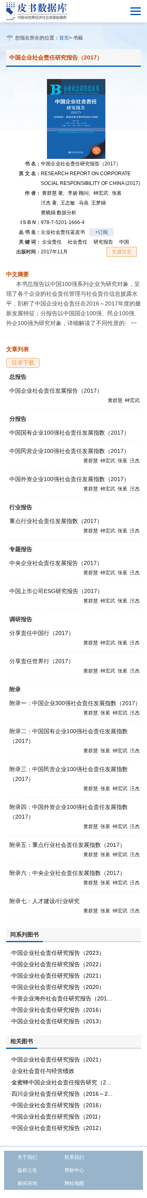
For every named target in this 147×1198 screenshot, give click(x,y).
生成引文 (121, 252)
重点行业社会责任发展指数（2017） (55, 521)
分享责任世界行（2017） (41, 661)
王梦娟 (98, 203)
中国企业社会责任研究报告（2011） (57, 1116)
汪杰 (49, 203)
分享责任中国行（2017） (41, 633)
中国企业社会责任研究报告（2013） (58, 1021)
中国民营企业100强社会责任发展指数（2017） (69, 451)
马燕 (84, 203)
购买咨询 (27, 1183)
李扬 (79, 193)
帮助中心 (74, 1170)
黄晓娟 (58, 212)
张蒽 (117, 193)
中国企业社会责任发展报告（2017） (55, 390)
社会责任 (77, 242)
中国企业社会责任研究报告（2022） (58, 964)
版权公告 (27, 1170)
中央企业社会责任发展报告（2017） (55, 563)
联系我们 (74, 1157)
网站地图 (74, 1183)
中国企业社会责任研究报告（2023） (58, 953)
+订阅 (101, 232)
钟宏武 (101, 193)
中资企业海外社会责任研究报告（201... (61, 998)
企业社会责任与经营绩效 (42, 1071)
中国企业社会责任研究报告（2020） (58, 987)
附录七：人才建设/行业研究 (44, 901)
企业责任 (52, 242)
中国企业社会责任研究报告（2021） (58, 975)
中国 (124, 242)
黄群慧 (53, 193)
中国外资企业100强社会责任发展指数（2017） (69, 479)
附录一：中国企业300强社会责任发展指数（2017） (75, 703)
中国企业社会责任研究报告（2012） (58, 1128)
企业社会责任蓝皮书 (63, 232)
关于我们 (27, 1157)
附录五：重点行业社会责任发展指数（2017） (67, 845)
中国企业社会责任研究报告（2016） (58, 1010)
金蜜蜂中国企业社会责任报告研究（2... (61, 1082)
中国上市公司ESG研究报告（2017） (56, 591)
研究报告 (103, 242)
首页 (64, 38)
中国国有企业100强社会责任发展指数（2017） (69, 432)
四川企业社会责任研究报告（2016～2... (62, 1093)
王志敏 (67, 203)
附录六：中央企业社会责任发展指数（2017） (67, 873)
